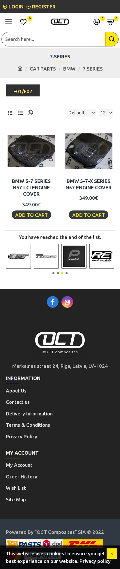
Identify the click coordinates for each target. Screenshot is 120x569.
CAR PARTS (43, 68)
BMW (69, 68)
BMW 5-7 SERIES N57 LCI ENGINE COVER (31, 187)
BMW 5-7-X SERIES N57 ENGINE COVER (89, 184)
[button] (53, 273)
